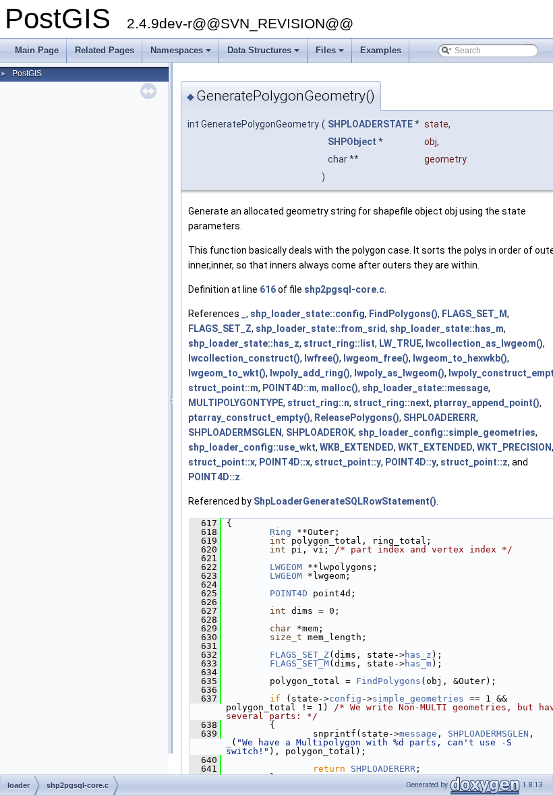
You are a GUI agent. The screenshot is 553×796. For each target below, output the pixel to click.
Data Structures (264, 54)
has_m (418, 663)
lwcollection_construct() (244, 358)
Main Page (37, 50)
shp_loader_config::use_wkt (252, 447)
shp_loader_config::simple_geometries (446, 432)
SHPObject (352, 141)
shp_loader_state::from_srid (321, 328)
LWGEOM (286, 567)
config (345, 698)
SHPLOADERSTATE (370, 124)
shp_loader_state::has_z (243, 343)
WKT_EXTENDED (435, 447)
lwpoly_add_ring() (310, 373)
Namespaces (181, 54)
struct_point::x (221, 462)
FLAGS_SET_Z (220, 328)
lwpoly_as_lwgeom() (399, 373)
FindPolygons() (403, 313)
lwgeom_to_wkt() (227, 373)
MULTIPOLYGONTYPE (235, 402)
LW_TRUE (400, 343)
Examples (380, 50)
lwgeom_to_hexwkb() (460, 358)
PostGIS (27, 73)
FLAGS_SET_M (474, 313)
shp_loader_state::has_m (447, 328)
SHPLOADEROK (320, 432)
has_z (418, 655)
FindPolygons (388, 681)
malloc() (339, 387)
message (418, 734)
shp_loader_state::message (425, 387)
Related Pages (104, 50)
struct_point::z (474, 462)
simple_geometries (418, 698)
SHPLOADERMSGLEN (235, 432)
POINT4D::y (410, 462)
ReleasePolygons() (356, 417)
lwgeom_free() (376, 358)
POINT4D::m (289, 387)
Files (331, 54)
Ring (280, 532)
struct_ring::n (318, 402)
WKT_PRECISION (514, 447)
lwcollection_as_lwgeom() (484, 343)
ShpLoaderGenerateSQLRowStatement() (345, 501)
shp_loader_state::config (307, 313)
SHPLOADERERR (439, 417)
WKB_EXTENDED (357, 447)
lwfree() (321, 358)
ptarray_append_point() (487, 402)
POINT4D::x (284, 462)
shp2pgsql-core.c (344, 289)
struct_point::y (347, 462)
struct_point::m (223, 387)
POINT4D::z (214, 477)
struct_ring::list (339, 343)
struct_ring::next (391, 402)
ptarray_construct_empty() (249, 417)
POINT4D (289, 593)
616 (268, 289)
